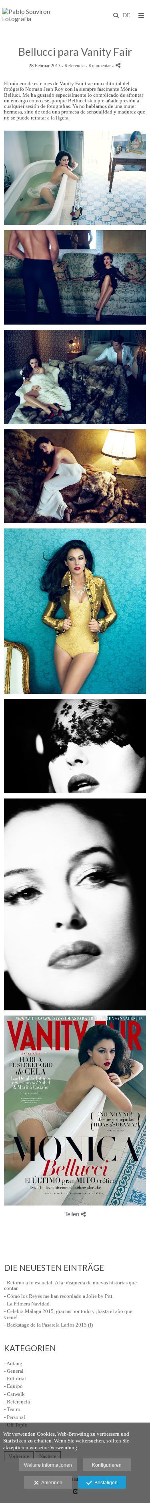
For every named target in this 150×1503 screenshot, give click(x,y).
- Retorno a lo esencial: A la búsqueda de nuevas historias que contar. (70, 1285)
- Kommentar (99, 65)
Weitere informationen (48, 1465)
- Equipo (13, 1386)
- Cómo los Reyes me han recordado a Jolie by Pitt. (59, 1296)
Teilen (72, 1214)
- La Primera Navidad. (27, 1304)
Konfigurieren (107, 1465)
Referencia (74, 65)
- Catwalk (14, 1394)
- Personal (14, 1417)
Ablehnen (50, 1482)
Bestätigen (105, 1482)
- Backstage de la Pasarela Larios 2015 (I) (48, 1325)
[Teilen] (118, 65)
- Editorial (15, 1379)
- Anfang (13, 1363)
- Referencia (17, 1402)
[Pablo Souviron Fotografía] (38, 15)
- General (14, 1371)
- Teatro (12, 1409)
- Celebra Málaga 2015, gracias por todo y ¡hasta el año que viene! (68, 1314)
